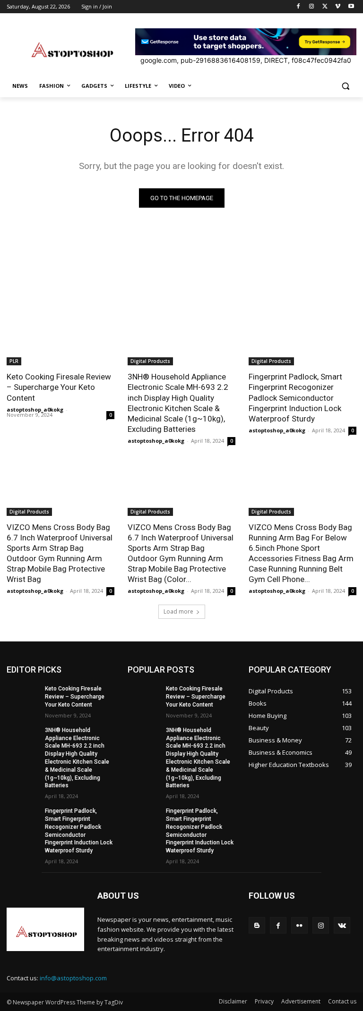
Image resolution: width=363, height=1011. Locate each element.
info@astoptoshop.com (73, 978)
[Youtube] (351, 6)
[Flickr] (299, 925)
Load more (178, 611)
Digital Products (150, 361)
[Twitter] (325, 6)
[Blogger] (257, 925)
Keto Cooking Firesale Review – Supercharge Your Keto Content (59, 387)
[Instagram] (311, 6)
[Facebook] (298, 6)
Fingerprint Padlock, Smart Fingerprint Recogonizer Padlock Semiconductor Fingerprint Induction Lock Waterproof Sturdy (295, 397)
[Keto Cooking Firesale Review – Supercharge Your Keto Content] (60, 338)
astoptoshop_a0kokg (35, 409)
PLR (13, 361)
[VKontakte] (342, 925)
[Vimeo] (337, 6)
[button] (345, 86)
